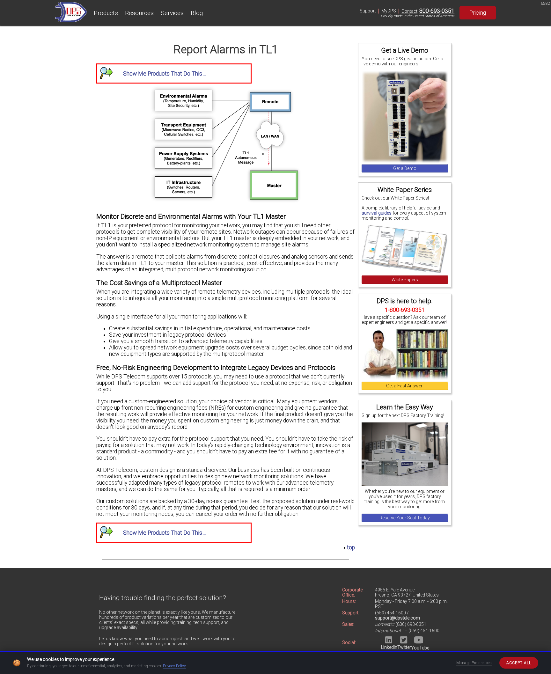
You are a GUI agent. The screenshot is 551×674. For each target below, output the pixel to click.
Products (106, 13)
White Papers (405, 279)
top (351, 547)
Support (368, 10)
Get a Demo (404, 168)
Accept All (518, 663)
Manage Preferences (474, 663)
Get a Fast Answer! (404, 385)
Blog (197, 13)
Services (172, 13)
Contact (409, 11)
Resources (139, 13)
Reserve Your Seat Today (404, 517)
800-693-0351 (436, 11)
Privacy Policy (174, 666)
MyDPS (388, 10)
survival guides (377, 213)
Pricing (477, 13)
